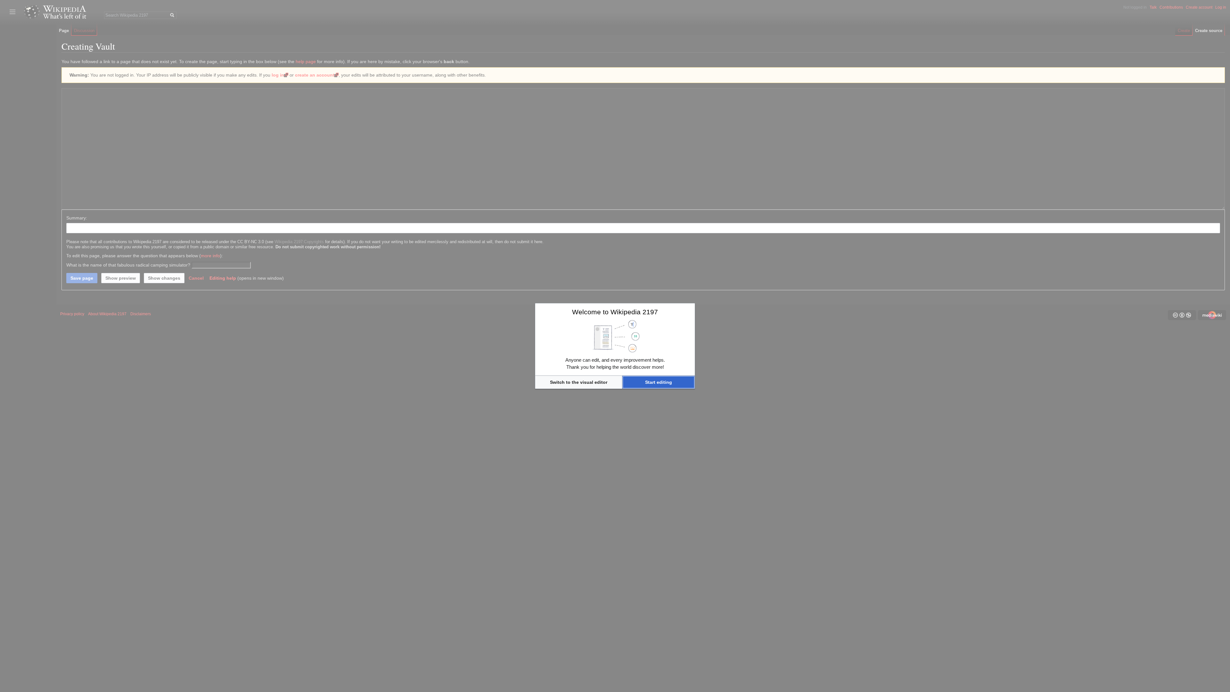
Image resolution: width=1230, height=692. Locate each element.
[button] (578, 382)
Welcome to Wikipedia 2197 (615, 312)
